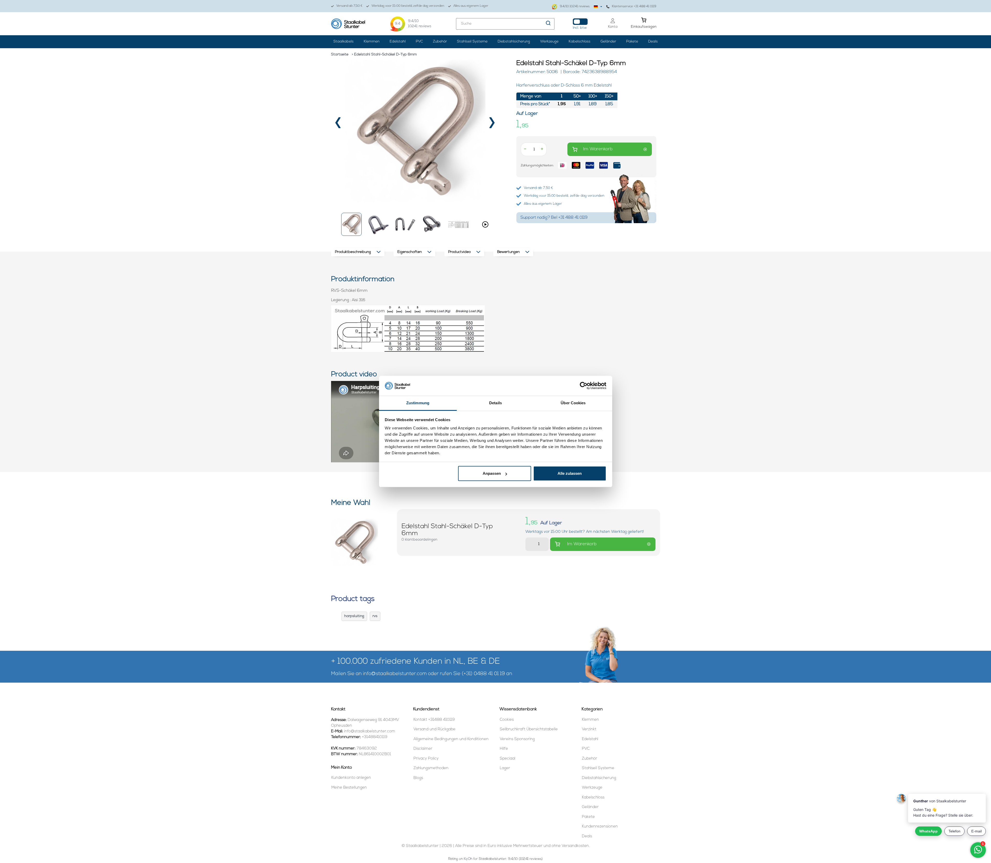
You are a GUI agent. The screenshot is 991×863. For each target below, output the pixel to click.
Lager (505, 768)
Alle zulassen (570, 473)
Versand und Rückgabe (434, 729)
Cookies (507, 720)
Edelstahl (398, 42)
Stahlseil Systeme (472, 42)
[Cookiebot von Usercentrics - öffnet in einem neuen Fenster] (583, 386)
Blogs (418, 778)
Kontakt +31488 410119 (434, 720)
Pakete (632, 42)
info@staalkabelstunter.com (395, 673)
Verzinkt (589, 729)
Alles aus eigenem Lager (470, 6)
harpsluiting (354, 616)
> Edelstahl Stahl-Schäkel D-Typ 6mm (384, 54)
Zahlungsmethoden (430, 768)
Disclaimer (422, 749)
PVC (419, 42)
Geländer (608, 42)
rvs (375, 616)
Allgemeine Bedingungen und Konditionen (451, 739)
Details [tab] (495, 403)
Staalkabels (343, 42)
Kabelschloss (579, 42)
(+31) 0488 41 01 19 (483, 673)
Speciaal (507, 759)
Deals (653, 42)
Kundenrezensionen (600, 827)
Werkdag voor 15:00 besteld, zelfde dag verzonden (408, 6)
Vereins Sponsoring (517, 739)
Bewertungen (508, 252)
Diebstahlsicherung (514, 42)
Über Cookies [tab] (573, 403)
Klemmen (372, 42)
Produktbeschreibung (353, 252)
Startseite (339, 54)
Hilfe (504, 749)
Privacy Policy (426, 759)
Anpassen (492, 473)
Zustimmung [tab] (417, 403)
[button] (351, 224)
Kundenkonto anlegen (351, 778)
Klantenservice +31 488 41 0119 (634, 6)
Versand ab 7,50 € (349, 6)
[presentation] (338, 124)
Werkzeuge (549, 42)
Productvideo (459, 252)
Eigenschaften (409, 252)
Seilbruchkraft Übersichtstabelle (529, 729)
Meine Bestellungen (349, 788)
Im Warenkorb (598, 149)
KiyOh (468, 859)
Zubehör (440, 42)
